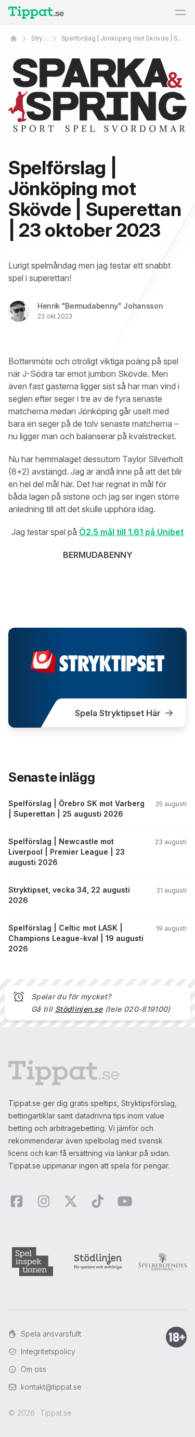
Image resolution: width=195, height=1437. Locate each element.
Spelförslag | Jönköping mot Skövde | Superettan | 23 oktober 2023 (124, 38)
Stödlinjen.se (79, 1008)
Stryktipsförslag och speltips (40, 38)
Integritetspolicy (48, 1351)
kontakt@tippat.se (51, 1386)
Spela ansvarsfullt (51, 1333)
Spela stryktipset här (118, 713)
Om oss (33, 1369)
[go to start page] (13, 38)
